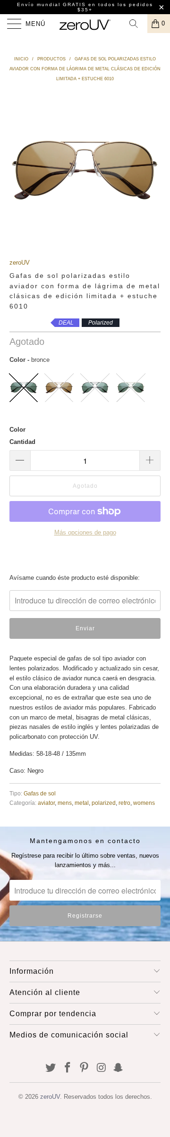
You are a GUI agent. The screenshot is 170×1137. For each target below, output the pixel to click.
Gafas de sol (40, 793)
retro (124, 803)
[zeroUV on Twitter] (51, 1068)
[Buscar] (136, 23)
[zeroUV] (85, 23)
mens (65, 803)
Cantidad (22, 441)
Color (17, 429)
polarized (104, 803)
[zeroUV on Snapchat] (118, 1068)
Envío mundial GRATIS (51, 4)
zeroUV (19, 262)
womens (144, 803)
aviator (46, 803)
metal (82, 803)
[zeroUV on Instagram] (101, 1068)
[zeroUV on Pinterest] (84, 1068)
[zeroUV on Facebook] (67, 1068)
